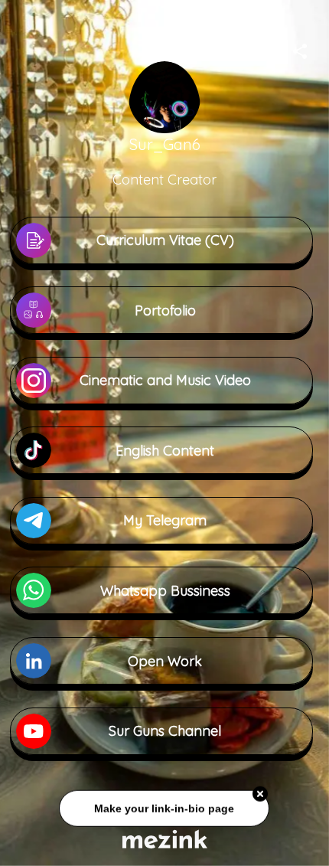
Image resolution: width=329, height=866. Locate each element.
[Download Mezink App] (164, 839)
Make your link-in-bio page (165, 809)
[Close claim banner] (261, 795)
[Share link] (300, 49)
